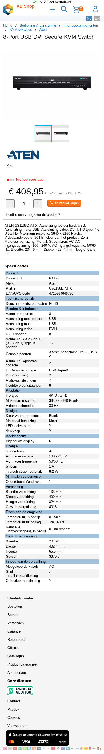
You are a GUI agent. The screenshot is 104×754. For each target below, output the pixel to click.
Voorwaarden (17, 726)
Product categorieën (22, 664)
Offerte (12, 648)
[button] (96, 49)
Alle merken (16, 673)
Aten (43, 29)
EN (97, 19)
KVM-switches (21, 29)
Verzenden (15, 623)
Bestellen (14, 607)
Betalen (13, 615)
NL (89, 19)
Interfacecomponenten (80, 25)
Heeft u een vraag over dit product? (33, 215)
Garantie (14, 631)
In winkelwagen (66, 203)
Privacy (13, 709)
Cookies (13, 718)
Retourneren (16, 640)
